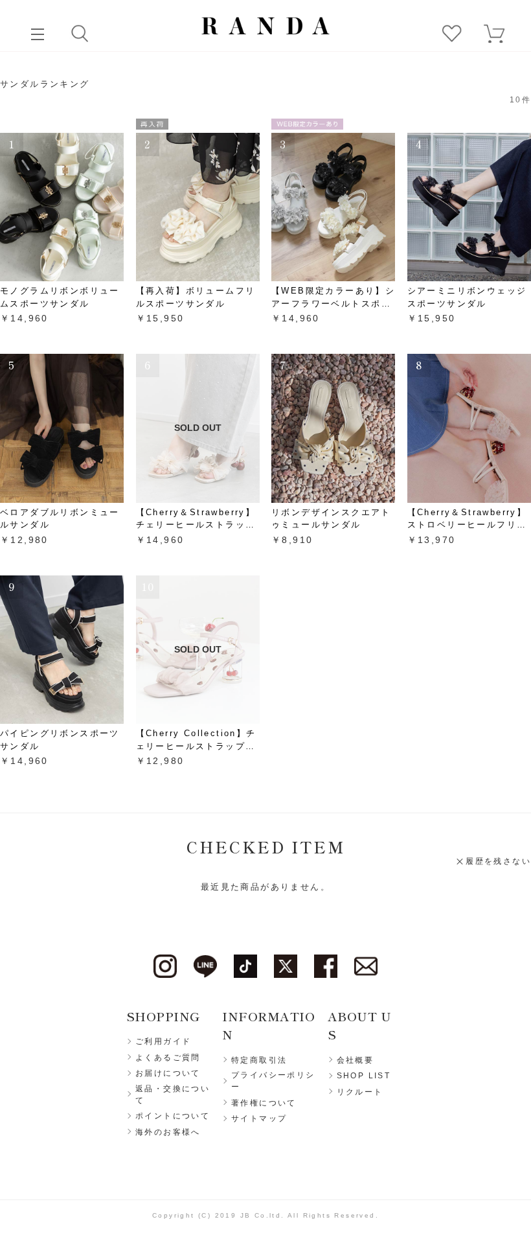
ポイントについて (172, 1115)
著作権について (264, 1102)
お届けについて (168, 1073)
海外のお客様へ (168, 1132)
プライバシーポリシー (273, 1081)
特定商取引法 (259, 1060)
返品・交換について (172, 1094)
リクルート (360, 1091)
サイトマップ (259, 1118)
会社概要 (355, 1060)
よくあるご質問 (168, 1057)
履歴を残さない (498, 861)
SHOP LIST (364, 1075)
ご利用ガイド (163, 1041)
